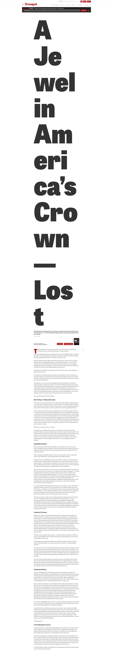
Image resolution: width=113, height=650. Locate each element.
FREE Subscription (68, 344)
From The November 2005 (39, 343)
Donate (84, 1)
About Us (88, 1)
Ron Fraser (37, 336)
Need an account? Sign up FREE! (70, 1)
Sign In (78, 1)
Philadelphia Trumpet (40, 344)
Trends (86, 4)
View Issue (60, 344)
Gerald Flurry (55, 4)
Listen (67, 4)
